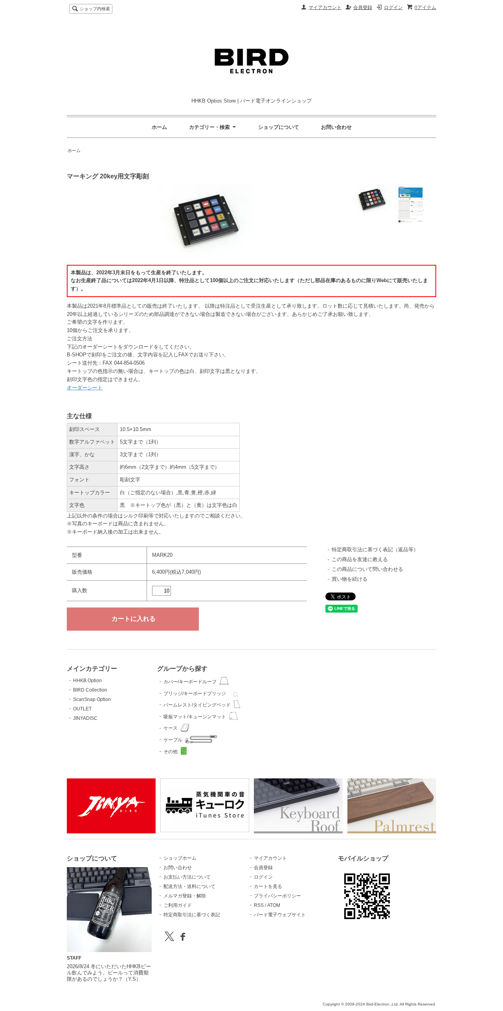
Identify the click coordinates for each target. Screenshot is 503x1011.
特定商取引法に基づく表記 (191, 914)
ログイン (393, 7)
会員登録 (362, 7)
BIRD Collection (90, 690)
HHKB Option (87, 680)
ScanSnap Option (92, 699)
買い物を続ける (349, 579)
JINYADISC (85, 718)
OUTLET (82, 709)
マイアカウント (324, 7)
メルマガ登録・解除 (184, 896)
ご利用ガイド (177, 905)
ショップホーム (179, 858)
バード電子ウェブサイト (280, 914)
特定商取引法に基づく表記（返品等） (375, 549)
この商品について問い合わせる (367, 569)
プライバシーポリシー (277, 896)
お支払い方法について (187, 877)
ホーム (159, 127)
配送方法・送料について (189, 886)
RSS (259, 905)
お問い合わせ (336, 127)
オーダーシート (85, 388)
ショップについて (278, 127)
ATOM (273, 905)
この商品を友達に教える (360, 559)
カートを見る (268, 886)
